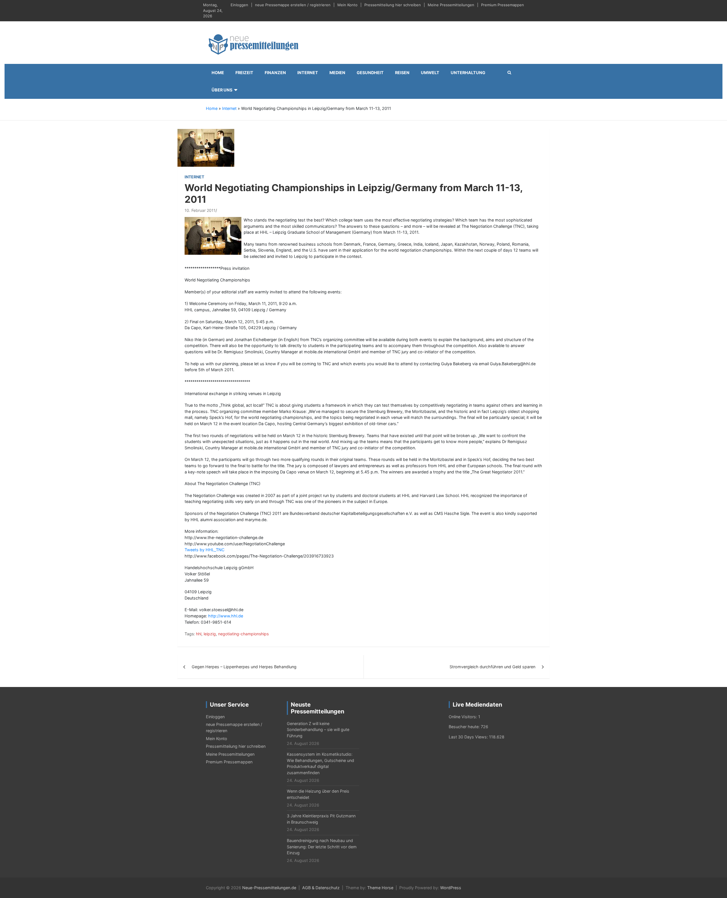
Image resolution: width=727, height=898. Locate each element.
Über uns (222, 89)
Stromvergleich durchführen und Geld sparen (492, 666)
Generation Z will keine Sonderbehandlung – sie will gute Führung (318, 729)
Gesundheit (370, 72)
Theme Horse (380, 887)
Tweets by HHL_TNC (204, 549)
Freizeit (244, 72)
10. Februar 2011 (200, 210)
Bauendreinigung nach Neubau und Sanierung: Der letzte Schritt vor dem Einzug (322, 846)
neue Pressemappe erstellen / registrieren (293, 5)
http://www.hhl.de (225, 615)
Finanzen (275, 72)
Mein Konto (347, 5)
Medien (337, 72)
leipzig (210, 633)
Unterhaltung (468, 72)
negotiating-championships (243, 633)
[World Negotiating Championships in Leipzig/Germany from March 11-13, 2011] (205, 147)
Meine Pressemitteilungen (451, 5)
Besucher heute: (465, 726)
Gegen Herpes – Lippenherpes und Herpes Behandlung (244, 666)
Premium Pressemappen (502, 5)
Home (218, 72)
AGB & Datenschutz (321, 887)
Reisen (402, 72)
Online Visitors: (463, 716)
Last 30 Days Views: (469, 736)
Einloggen (239, 5)
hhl (198, 633)
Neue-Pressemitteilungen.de (269, 887)
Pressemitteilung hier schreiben (392, 5)
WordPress (450, 887)
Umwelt (430, 72)
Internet (307, 72)
